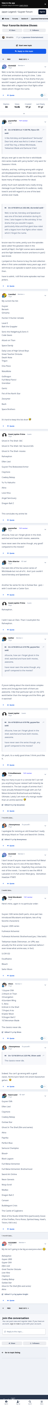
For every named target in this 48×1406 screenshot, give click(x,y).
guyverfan (12, 121)
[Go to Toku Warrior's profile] (4, 562)
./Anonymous (14, 825)
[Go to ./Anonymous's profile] (4, 826)
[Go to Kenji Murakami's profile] (4, 898)
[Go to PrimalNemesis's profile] (4, 774)
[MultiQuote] (3, 95)
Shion (10, 984)
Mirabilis (9, 37)
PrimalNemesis (14, 773)
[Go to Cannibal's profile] (4, 295)
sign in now (15, 1324)
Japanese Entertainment (33, 37)
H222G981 (12, 1243)
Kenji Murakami (15, 897)
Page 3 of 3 (23, 59)
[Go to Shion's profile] (4, 985)
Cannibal (12, 294)
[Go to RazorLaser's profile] (4, 1096)
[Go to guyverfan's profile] (4, 122)
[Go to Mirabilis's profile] (3, 37)
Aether (11, 638)
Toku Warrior (13, 561)
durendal (12, 66)
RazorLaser (13, 1095)
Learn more (4, 4)
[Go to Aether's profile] (4, 639)
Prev (8, 59)
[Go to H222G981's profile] (4, 1244)
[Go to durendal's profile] (4, 67)
